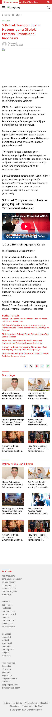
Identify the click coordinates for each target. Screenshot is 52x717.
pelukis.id (6, 601)
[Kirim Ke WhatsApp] (48, 366)
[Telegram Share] (42, 366)
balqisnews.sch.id (9, 678)
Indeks (7, 703)
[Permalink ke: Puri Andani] (4, 43)
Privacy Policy (31, 703)
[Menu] (4, 7)
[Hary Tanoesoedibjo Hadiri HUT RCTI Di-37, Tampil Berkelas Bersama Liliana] (39, 437)
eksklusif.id (7, 675)
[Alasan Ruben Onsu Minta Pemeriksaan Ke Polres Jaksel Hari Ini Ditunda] (13, 384)
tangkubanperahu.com (12, 579)
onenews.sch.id (9, 614)
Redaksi (44, 703)
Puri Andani (12, 43)
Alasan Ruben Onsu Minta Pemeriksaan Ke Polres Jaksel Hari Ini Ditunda (24, 319)
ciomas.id (6, 655)
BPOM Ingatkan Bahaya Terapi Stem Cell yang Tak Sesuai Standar (25, 335)
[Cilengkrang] (13, 7)
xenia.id (5, 640)
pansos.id (6, 681)
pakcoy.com (7, 623)
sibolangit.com (8, 582)
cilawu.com (7, 669)
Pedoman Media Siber (32, 706)
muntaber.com (8, 626)
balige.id (5, 652)
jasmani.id (6, 672)
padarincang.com (9, 591)
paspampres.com (10, 684)
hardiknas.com (8, 620)
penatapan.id (8, 649)
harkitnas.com (8, 575)
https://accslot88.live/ (11, 555)
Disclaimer (14, 706)
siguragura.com (9, 585)
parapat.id (6, 646)
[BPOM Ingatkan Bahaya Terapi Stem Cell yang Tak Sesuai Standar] (13, 411)
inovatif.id (6, 637)
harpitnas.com (8, 611)
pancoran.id (7, 604)
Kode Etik (17, 703)
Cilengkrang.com (34, 710)
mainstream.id (8, 663)
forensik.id (6, 666)
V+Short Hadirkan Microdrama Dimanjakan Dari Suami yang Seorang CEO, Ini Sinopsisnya (24, 348)
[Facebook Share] (26, 366)
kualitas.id (6, 608)
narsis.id (5, 617)
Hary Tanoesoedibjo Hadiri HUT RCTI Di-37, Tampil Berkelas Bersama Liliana (25, 354)
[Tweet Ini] (31, 366)
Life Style (6, 20)
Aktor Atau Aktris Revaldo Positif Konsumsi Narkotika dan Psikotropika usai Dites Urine (22, 341)
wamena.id (7, 643)
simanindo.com (9, 588)
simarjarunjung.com (11, 687)
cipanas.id (6, 634)
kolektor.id (6, 594)
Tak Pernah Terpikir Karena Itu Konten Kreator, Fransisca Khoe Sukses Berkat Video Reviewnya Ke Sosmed (25, 327)
